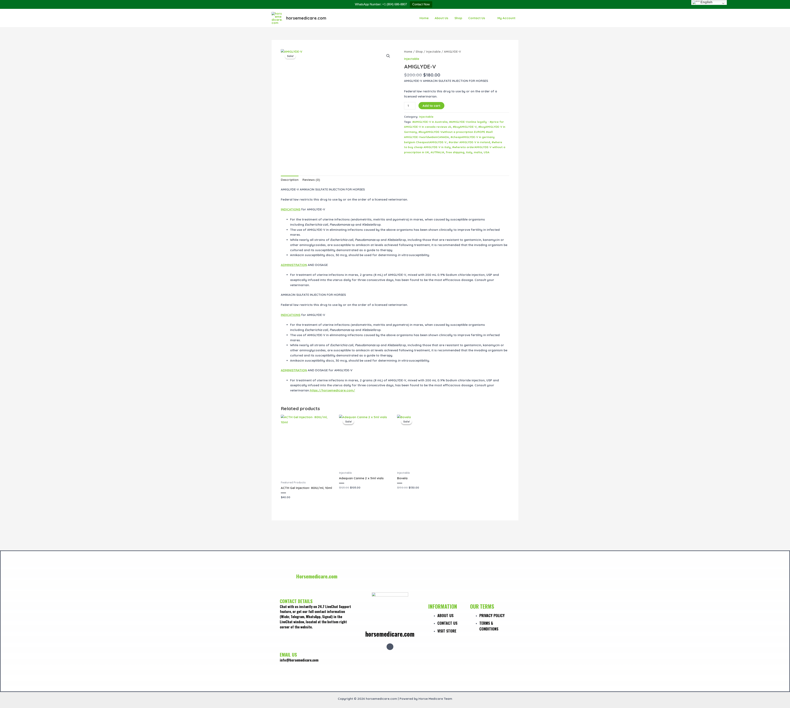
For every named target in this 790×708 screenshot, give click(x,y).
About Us (441, 18)
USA (486, 152)
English (706, 2)
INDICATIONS (290, 209)
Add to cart (431, 106)
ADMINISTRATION (294, 265)
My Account (506, 18)
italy (469, 152)
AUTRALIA (437, 152)
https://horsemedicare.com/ (332, 390)
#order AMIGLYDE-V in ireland (469, 142)
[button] (388, 56)
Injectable (433, 51)
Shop (458, 18)
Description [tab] (290, 180)
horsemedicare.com (306, 18)
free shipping (455, 152)
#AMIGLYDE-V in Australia (429, 121)
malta (478, 152)
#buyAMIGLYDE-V (465, 126)
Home (424, 18)
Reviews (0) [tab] (311, 180)
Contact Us (476, 18)
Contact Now (421, 4)
